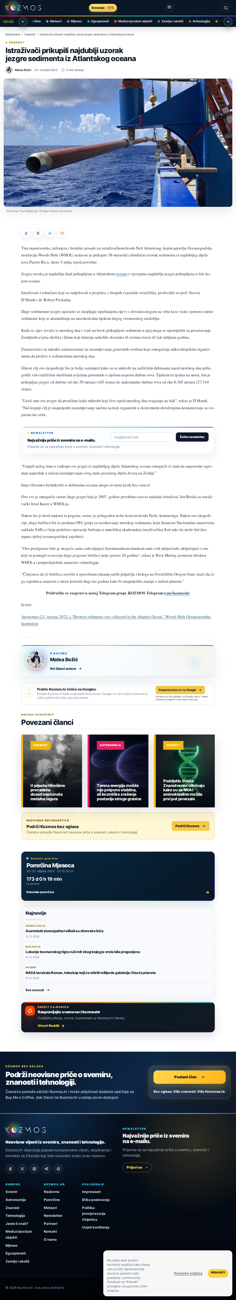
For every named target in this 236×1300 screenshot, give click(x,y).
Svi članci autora (63, 668)
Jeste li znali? (17, 1223)
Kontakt (50, 1231)
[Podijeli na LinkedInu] (50, 233)
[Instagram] (34, 1169)
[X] (22, 1169)
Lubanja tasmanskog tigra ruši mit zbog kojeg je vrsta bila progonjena (83, 952)
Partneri (50, 1223)
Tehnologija (15, 1215)
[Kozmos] (23, 7)
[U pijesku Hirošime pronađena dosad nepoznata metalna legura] (52, 771)
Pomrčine (52, 1200)
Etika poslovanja (96, 1200)
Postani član (185, 1077)
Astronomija (110, 745)
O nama (50, 1239)
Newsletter (53, 1215)
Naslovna (51, 1191)
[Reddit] (58, 1169)
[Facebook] (10, 1169)
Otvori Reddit (48, 1026)
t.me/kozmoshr (177, 593)
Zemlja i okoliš (169, 21)
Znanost (29, 34)
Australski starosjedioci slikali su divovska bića (64, 931)
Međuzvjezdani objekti (131, 21)
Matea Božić (64, 659)
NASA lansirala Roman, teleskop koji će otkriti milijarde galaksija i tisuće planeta (91, 973)
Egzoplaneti (96, 21)
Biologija (222, 21)
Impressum (91, 1191)
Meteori (52, 21)
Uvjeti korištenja (95, 1227)
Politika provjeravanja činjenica (94, 1214)
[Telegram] (46, 1169)
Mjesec (72, 21)
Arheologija (197, 21)
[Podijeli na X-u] (38, 233)
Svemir (12, 1191)
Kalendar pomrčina (118, 892)
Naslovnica (13, 34)
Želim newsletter (192, 437)
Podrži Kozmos (187, 826)
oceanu (121, 273)
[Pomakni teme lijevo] (23, 21)
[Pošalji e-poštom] (62, 233)
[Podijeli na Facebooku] (26, 233)
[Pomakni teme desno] (228, 21)
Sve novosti (35, 990)
